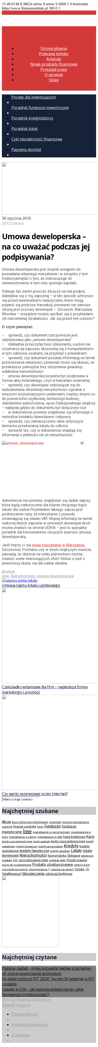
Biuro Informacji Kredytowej (30, 822)
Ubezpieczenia (33, 873)
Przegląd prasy (53, 69)
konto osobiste (42, 841)
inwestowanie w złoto (50, 837)
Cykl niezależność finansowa (36, 139)
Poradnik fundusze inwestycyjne (40, 107)
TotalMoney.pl (11, 874)
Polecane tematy (54, 53)
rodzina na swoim (62, 869)
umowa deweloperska (55, 576)
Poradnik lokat (24, 128)
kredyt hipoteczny (27, 846)
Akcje (6, 822)
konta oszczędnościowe (17, 841)
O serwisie (54, 74)
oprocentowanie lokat (33, 860)
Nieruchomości (23, 576)
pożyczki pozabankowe (16, 864)
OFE (15, 860)
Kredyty (71, 845)
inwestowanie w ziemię (23, 837)
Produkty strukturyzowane (52, 864)
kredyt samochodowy (51, 846)
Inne (5, 576)
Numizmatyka (57, 855)
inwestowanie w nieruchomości (51, 832)
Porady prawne (77, 860)
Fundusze (52, 826)
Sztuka (79, 869)
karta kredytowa (74, 837)
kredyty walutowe (60, 851)
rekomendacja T (39, 869)
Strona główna (54, 48)
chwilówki (55, 822)
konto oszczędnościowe (68, 841)
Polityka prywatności (29, 1024)
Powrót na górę (16, 1005)
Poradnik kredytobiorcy (32, 118)
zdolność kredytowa (58, 874)
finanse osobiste (24, 826)
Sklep (54, 80)
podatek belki (57, 860)
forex (40, 826)
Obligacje (73, 855)
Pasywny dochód (26, 149)
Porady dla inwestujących (33, 97)
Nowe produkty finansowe (53, 64)
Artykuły (53, 59)
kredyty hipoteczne (34, 851)
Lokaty (76, 850)
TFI (87, 869)
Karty (90, 836)
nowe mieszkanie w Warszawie (58, 545)
